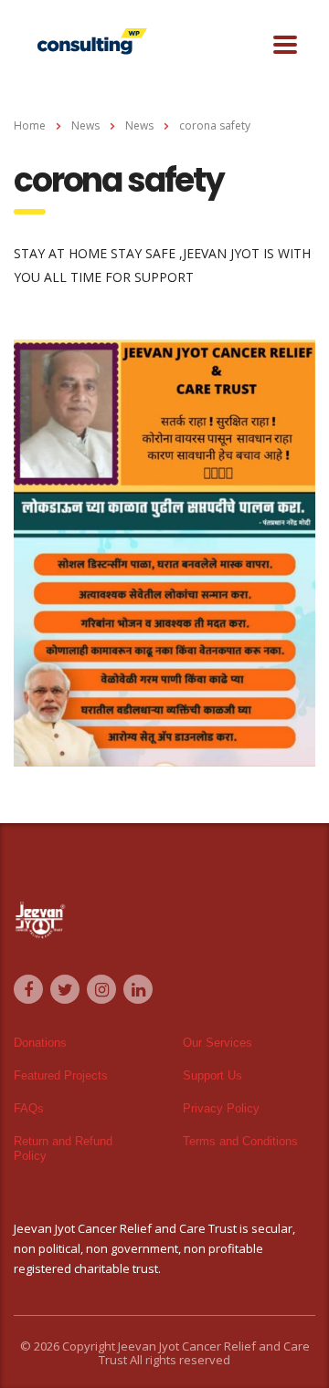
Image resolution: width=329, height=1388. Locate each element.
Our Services (217, 1042)
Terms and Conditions (240, 1141)
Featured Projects (61, 1075)
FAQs (29, 1108)
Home (30, 125)
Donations (40, 1042)
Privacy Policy (221, 1108)
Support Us (212, 1075)
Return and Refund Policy (63, 1148)
